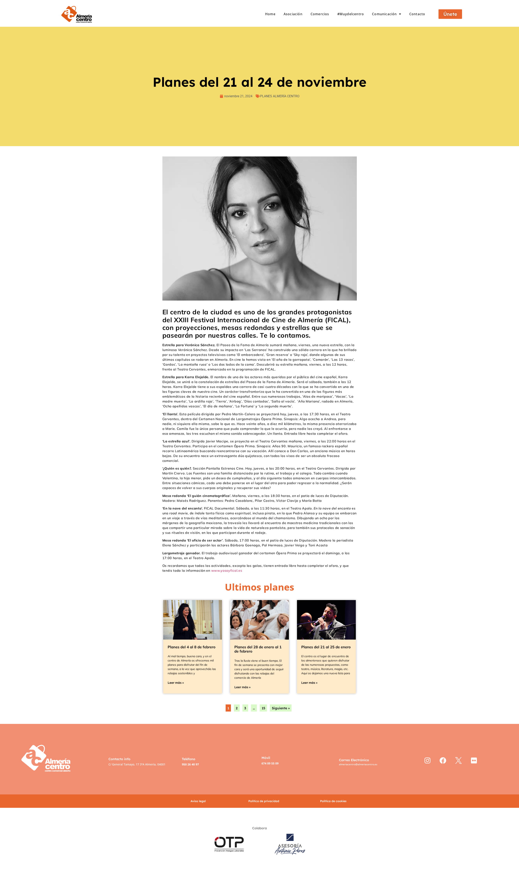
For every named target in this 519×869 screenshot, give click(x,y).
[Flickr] (474, 760)
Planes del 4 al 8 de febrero (192, 647)
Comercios (320, 14)
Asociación (293, 14)
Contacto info (119, 759)
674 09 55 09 (270, 763)
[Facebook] (443, 760)
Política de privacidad (263, 801)
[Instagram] (427, 760)
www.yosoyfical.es (226, 570)
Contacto (417, 14)
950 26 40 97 (190, 764)
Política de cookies (333, 801)
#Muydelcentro (350, 14)
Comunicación (384, 14)
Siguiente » (281, 708)
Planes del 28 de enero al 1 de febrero (258, 649)
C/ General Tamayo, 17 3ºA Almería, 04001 (136, 764)
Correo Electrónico (354, 760)
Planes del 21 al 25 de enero (326, 647)
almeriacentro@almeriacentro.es (358, 764)
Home (270, 14)
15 (263, 708)
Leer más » (176, 682)
